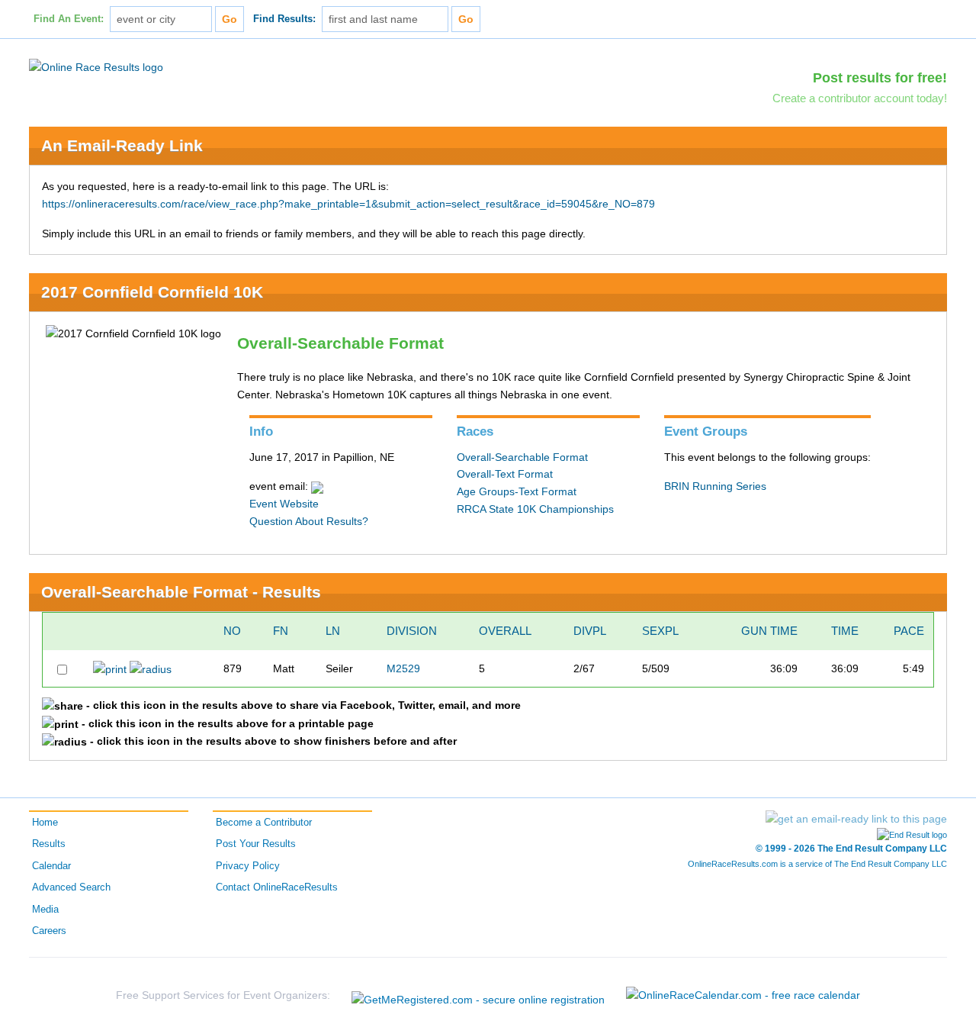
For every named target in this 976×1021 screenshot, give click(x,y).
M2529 (403, 668)
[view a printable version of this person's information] (110, 668)
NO (232, 630)
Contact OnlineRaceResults (277, 887)
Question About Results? (308, 521)
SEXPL (660, 630)
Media (45, 909)
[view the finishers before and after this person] (151, 668)
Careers (49, 931)
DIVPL (589, 630)
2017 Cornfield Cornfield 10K (152, 292)
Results (49, 844)
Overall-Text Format (505, 474)
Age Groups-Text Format (516, 491)
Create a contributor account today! (859, 98)
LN (333, 630)
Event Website (284, 504)
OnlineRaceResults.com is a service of (817, 863)
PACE (909, 630)
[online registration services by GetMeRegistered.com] (478, 995)
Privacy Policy (248, 866)
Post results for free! (880, 77)
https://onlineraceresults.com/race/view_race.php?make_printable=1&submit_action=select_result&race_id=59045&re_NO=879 (348, 204)
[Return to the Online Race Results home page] (96, 66)
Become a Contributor (264, 822)
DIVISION (412, 630)
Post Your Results (256, 844)
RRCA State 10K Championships (535, 509)
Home (45, 822)
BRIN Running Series (715, 486)
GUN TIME (769, 630)
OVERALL (505, 630)
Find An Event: (69, 19)
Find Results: (284, 19)
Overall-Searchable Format (522, 457)
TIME (845, 630)
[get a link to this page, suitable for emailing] (856, 819)
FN (280, 630)
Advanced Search (71, 887)
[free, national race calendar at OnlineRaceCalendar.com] (743, 995)
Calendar (51, 866)
